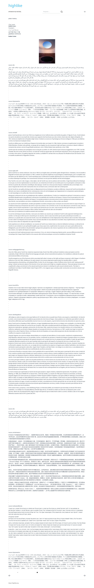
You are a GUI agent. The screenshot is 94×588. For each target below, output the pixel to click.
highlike (15, 5)
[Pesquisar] (62, 12)
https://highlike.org (13, 583)
